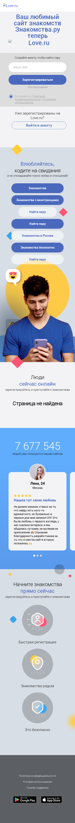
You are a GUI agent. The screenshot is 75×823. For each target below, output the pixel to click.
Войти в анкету (39, 125)
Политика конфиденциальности (37, 775)
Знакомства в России (37, 235)
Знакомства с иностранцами (37, 200)
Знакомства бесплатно (37, 247)
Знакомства (37, 188)
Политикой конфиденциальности (30, 98)
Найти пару (37, 212)
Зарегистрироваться (37, 80)
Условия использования (37, 781)
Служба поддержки (37, 787)
